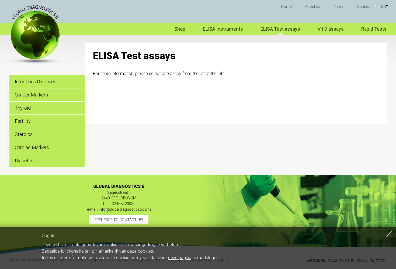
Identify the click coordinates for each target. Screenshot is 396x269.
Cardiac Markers (32, 147)
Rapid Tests (374, 29)
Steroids (24, 134)
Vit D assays (331, 29)
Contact (363, 6)
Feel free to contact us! (119, 220)
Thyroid (23, 108)
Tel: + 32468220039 (119, 204)
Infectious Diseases (35, 81)
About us (312, 6)
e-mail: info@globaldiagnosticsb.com (119, 209)
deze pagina (179, 257)
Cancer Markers (31, 95)
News (338, 6)
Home (286, 6)
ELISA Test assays (280, 29)
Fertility (23, 121)
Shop (179, 29)
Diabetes (24, 160)
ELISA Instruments (223, 29)
